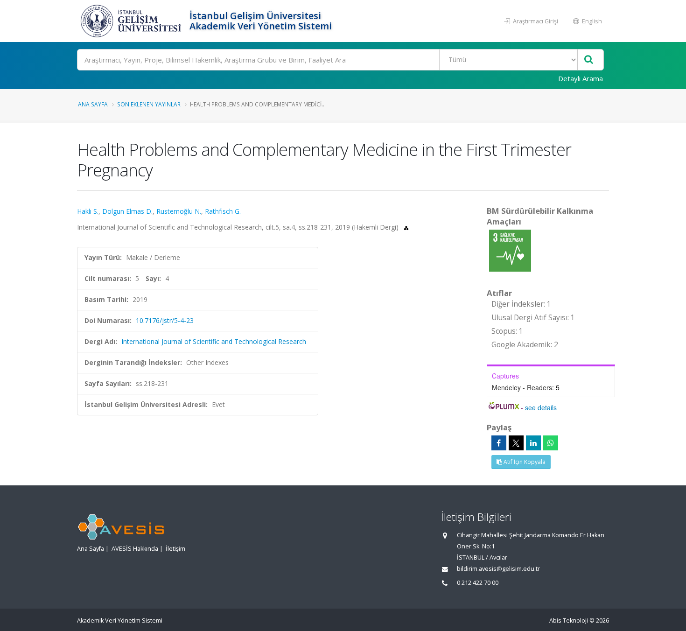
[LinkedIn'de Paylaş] (533, 442)
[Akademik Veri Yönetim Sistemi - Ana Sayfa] (132, 21)
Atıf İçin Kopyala (524, 462)
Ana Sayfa (93, 104)
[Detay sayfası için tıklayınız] (510, 249)
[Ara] (588, 59)
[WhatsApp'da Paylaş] (550, 442)
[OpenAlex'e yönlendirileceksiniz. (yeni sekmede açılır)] (406, 227)
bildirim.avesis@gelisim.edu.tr (498, 569)
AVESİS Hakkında (135, 549)
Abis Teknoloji (568, 620)
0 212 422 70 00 (477, 583)
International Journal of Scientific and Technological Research (213, 341)
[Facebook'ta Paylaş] (498, 442)
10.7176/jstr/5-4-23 (165, 320)
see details (541, 407)
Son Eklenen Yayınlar (149, 104)
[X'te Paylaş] (516, 442)
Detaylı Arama (580, 78)
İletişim (175, 549)
